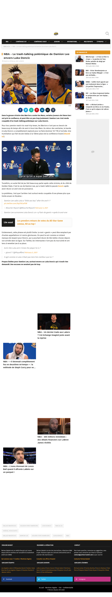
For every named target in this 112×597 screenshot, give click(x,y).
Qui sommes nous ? (7, 559)
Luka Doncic (46, 526)
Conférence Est (21, 41)
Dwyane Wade (83, 570)
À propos (100, 41)
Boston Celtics (6, 572)
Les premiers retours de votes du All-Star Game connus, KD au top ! (40, 222)
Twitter (43, 579)
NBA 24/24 (7, 46)
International (72, 41)
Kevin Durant (50, 568)
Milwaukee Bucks (20, 568)
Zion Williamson (47, 572)
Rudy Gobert (60, 568)
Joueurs (57, 41)
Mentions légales (51, 588)
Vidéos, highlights (10, 531)
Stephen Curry (62, 570)
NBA (7, 41)
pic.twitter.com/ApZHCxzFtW (15, 203)
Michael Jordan (79, 568)
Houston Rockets (27, 570)
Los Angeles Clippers (14, 570)
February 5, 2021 (41, 208)
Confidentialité (68, 588)
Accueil (41, 588)
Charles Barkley (90, 568)
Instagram (82, 579)
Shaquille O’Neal (103, 570)
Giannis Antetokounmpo (49, 570)
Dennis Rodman (101, 568)
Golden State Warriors (29, 526)
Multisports (88, 41)
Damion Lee (24, 535)
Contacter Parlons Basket (82, 559)
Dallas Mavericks (9, 526)
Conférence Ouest (40, 41)
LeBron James (41, 568)
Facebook (9, 579)
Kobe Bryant (93, 570)
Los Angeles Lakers (7, 568)
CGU (60, 588)
